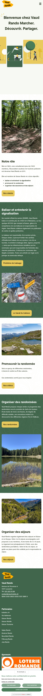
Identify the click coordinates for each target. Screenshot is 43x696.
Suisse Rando (6, 618)
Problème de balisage (12, 263)
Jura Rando (5, 642)
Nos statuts (8, 193)
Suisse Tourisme (7, 624)
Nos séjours (8, 559)
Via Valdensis (6, 615)
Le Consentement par (21, 694)
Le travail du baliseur (21, 313)
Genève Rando (7, 633)
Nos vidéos (8, 385)
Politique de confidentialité (8, 681)
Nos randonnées (10, 424)
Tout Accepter (32, 685)
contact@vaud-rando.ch (10, 594)
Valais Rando (6, 630)
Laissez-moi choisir (22, 690)
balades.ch (5, 612)
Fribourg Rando (7, 639)
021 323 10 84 (10, 591)
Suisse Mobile (7, 621)
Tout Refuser (11, 685)
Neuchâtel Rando (8, 636)
